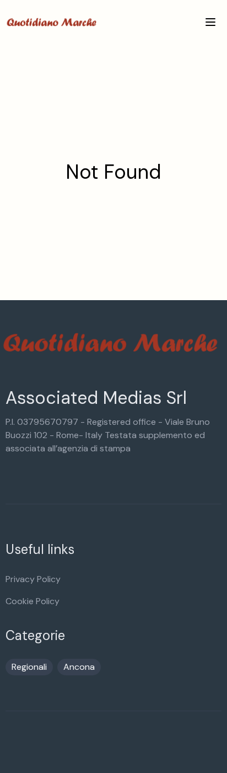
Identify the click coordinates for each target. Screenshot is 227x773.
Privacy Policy (33, 579)
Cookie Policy (33, 601)
